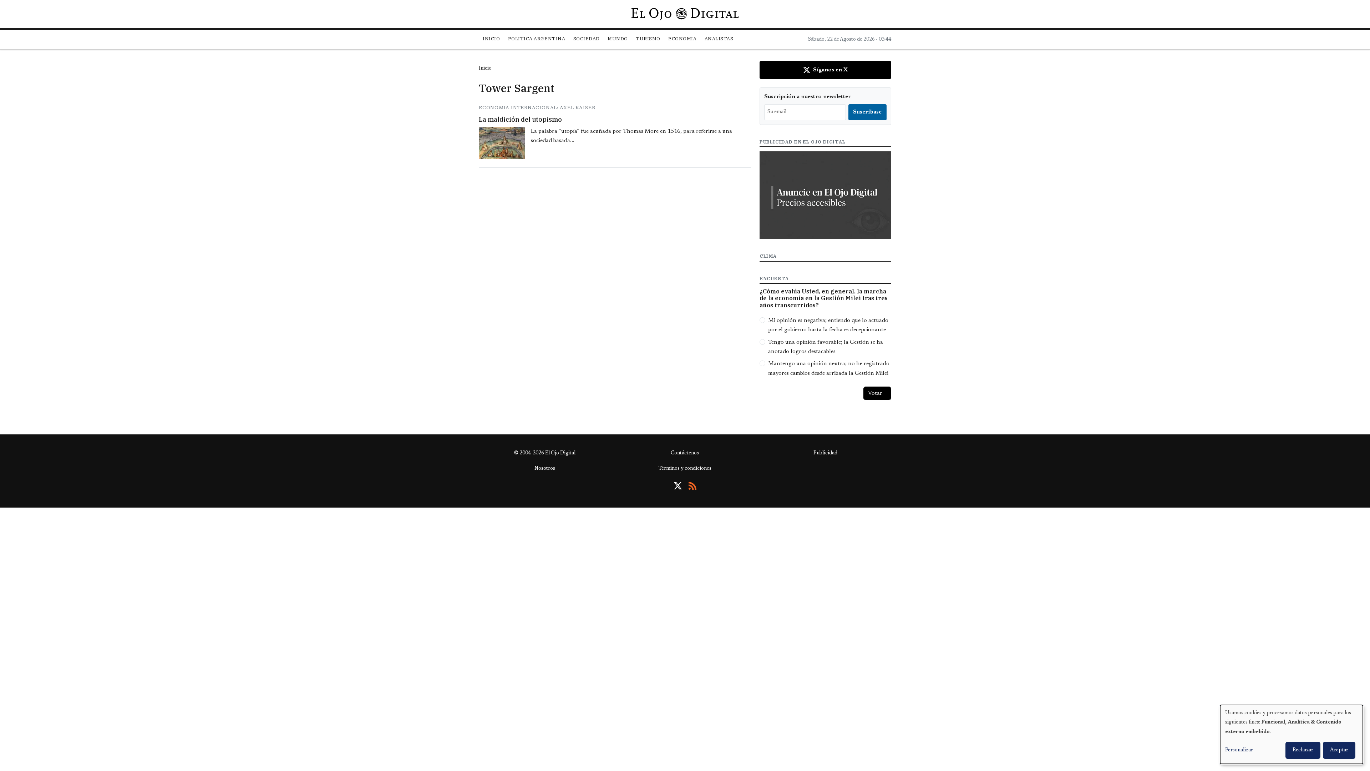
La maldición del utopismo (520, 119)
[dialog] (1291, 734)
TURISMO (648, 39)
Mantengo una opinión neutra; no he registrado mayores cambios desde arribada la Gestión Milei (828, 368)
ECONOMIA (682, 39)
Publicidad (825, 453)
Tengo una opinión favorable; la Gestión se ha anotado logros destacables (825, 346)
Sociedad (586, 39)
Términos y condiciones (685, 468)
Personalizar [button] (1239, 750)
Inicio (491, 39)
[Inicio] (684, 14)
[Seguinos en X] (678, 486)
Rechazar (1303, 750)
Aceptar (1339, 750)
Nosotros (544, 468)
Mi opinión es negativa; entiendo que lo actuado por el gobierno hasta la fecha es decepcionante (828, 325)
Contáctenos (685, 453)
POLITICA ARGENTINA (536, 39)
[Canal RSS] (692, 486)
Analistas (719, 39)
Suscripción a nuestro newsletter (807, 97)
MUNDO (618, 39)
